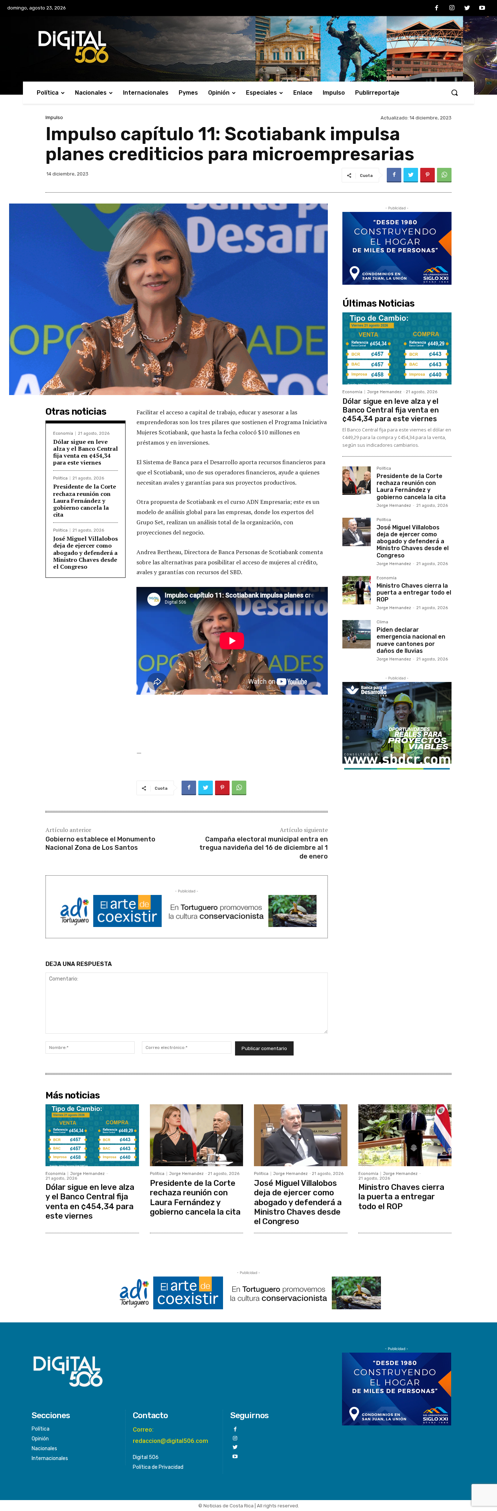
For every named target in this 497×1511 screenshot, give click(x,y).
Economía (63, 433)
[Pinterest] (427, 175)
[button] (454, 92)
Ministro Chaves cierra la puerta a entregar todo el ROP (414, 592)
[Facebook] (437, 8)
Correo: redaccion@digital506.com (170, 1435)
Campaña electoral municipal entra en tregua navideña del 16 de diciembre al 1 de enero (263, 847)
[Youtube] (482, 8)
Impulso (54, 117)
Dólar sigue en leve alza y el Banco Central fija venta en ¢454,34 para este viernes (85, 452)
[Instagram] (452, 8)
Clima (382, 622)
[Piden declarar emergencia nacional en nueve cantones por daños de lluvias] (356, 634)
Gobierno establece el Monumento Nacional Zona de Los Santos (100, 843)
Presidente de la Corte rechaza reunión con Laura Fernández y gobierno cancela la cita (84, 500)
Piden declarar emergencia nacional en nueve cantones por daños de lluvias (411, 640)
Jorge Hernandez (384, 392)
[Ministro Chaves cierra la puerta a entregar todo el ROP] (356, 590)
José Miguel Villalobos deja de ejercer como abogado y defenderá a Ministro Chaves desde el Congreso (85, 552)
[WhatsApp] (444, 175)
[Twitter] (467, 8)
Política (60, 478)
